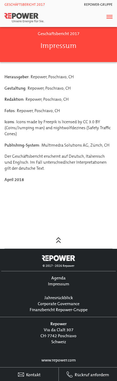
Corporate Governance (59, 304)
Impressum (58, 284)
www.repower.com (58, 360)
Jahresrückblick (58, 298)
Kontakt (32, 375)
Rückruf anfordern (91, 375)
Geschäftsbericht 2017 (24, 4)
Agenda (58, 278)
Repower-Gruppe (98, 4)
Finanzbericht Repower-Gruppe (59, 310)
